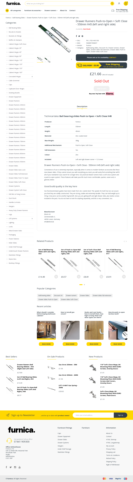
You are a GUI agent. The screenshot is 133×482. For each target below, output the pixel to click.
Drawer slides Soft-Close (99, 52)
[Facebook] (76, 36)
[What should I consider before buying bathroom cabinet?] (46, 331)
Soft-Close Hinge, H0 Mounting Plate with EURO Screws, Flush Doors (110, 393)
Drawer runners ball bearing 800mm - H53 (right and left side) (25, 367)
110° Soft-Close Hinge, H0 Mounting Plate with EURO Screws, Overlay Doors (110, 367)
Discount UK (103, 48)
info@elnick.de (49, 222)
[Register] (119, 3)
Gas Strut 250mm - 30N (68, 365)
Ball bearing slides (92, 48)
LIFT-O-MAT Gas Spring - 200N (68, 386)
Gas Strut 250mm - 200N (68, 375)
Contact (108, 436)
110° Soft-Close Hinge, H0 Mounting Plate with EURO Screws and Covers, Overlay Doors (110, 380)
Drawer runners (113, 48)
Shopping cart (110, 452)
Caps (59, 433)
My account (110, 446)
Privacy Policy (110, 449)
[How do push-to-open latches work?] (117, 331)
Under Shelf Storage (64, 449)
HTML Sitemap (111, 439)
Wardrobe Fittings (64, 452)
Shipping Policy (111, 462)
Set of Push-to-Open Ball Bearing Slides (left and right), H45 (71, 252)
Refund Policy (110, 458)
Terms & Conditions (113, 455)
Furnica (8, 18)
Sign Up (120, 415)
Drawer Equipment (64, 436)
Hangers (60, 446)
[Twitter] (79, 36)
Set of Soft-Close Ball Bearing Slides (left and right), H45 (93, 252)
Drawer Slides (84, 295)
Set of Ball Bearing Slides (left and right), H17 (115, 252)
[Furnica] (21, 430)
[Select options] (56, 276)
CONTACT (112, 57)
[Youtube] (20, 467)
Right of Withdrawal (112, 465)
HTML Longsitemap (113, 443)
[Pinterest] (82, 36)
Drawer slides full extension (100, 50)
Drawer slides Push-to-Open (47, 299)
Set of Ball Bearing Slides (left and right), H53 (47, 252)
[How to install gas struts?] (70, 331)
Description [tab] (82, 106)
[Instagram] (15, 467)
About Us (109, 433)
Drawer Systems (63, 443)
